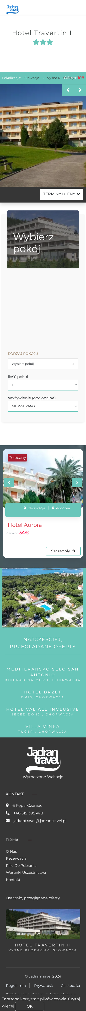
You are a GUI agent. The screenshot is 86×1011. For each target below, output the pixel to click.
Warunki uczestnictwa (26, 872)
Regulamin (16, 985)
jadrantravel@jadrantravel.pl (39, 821)
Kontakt (13, 879)
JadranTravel (40, 976)
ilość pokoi (18, 376)
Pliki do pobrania (21, 865)
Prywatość (43, 985)
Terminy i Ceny (59, 194)
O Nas (11, 851)
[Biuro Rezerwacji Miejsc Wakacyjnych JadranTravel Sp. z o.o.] (12, 9)
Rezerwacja (16, 858)
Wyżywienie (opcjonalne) (32, 398)
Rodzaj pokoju (23, 354)
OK (29, 1006)
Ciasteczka (70, 985)
